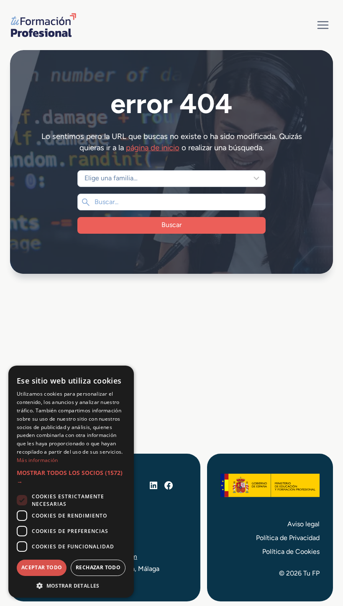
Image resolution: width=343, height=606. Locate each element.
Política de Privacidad (288, 538)
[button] (71, 477)
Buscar (171, 225)
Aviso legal (303, 524)
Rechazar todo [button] (98, 567)
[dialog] (71, 482)
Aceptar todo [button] (41, 567)
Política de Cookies (291, 552)
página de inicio (152, 147)
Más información (37, 460)
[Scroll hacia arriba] (321, 561)
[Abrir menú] (322, 25)
